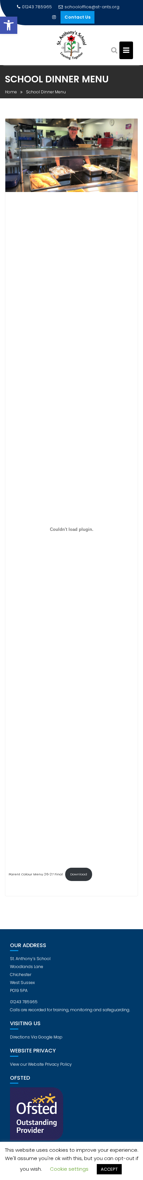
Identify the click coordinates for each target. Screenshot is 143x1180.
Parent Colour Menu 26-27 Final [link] (36, 874)
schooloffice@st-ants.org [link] (92, 7)
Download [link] (78, 874)
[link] (8, 25)
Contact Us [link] (77, 17)
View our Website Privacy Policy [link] (41, 1064)
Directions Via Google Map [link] (36, 1037)
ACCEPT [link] (109, 1169)
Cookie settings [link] (69, 1168)
